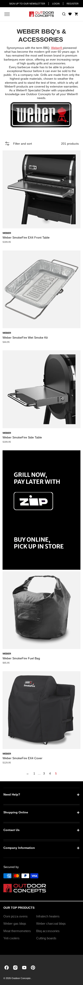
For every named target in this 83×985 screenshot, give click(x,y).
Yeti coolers (11, 938)
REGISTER (73, 3)
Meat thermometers (17, 931)
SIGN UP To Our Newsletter (27, 3)
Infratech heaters (48, 916)
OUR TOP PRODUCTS (18, 907)
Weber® (57, 47)
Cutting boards (46, 938)
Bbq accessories (48, 931)
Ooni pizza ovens (15, 916)
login (56, 3)
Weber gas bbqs (14, 923)
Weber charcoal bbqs (51, 923)
